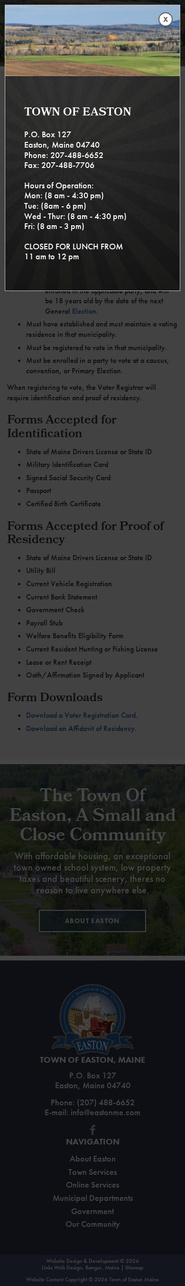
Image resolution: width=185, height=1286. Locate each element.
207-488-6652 (76, 155)
